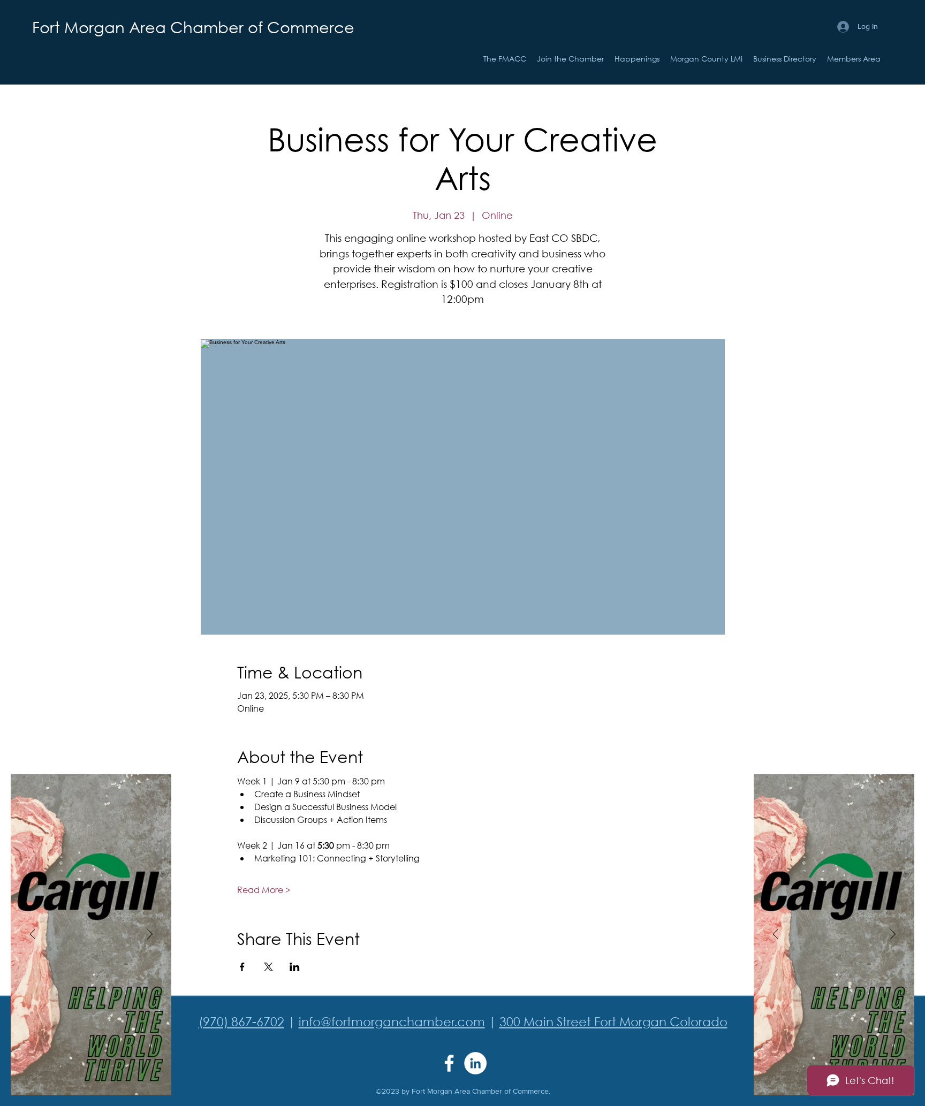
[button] (637, 59)
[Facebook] (449, 1063)
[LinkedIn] (475, 1063)
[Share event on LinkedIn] (295, 967)
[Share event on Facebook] (242, 967)
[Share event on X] (268, 967)
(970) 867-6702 (241, 1021)
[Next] (150, 934)
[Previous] (33, 934)
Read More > (264, 889)
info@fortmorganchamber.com (392, 1021)
